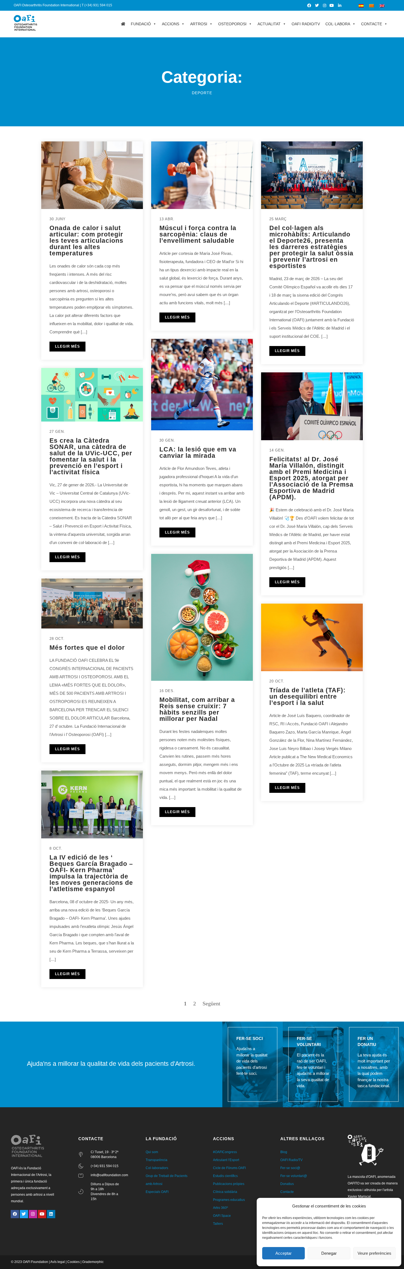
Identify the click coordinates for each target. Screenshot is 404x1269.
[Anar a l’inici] (123, 23)
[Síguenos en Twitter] (317, 5)
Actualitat (269, 24)
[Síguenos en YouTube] (332, 5)
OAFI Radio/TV (306, 24)
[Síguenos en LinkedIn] (340, 5)
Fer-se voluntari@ (293, 1176)
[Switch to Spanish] (361, 5)
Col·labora (337, 24)
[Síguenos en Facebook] (309, 5)
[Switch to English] (382, 5)
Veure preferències (374, 1253)
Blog (283, 1152)
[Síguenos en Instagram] (325, 5)
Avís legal (57, 1262)
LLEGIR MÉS (67, 346)
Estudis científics (225, 1176)
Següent (211, 1003)
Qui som (152, 1152)
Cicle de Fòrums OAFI (229, 1168)
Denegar (329, 1253)
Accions (170, 24)
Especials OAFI (157, 1192)
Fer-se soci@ (290, 1168)
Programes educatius (229, 1200)
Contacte (371, 24)
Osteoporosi (232, 24)
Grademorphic (93, 1262)
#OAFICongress (225, 1152)
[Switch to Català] (371, 5)
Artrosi (198, 24)
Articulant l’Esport (226, 1160)
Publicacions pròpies (228, 1184)
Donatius (287, 1184)
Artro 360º (220, 1208)
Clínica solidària (225, 1192)
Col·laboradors (157, 1168)
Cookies (73, 1262)
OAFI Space (222, 1216)
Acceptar (283, 1253)
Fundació (141, 24)
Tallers (218, 1224)
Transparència (156, 1160)
